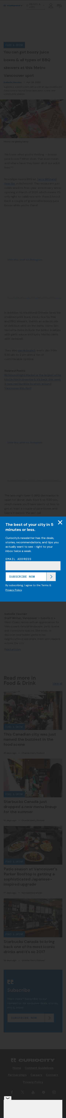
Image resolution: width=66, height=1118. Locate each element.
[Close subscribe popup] (60, 522)
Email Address (19, 559)
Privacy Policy (14, 590)
